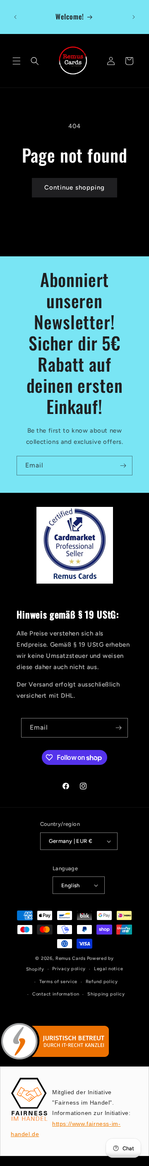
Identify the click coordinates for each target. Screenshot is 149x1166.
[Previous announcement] (15, 17)
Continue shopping (74, 187)
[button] (16, 61)
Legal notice (108, 968)
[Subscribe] (123, 465)
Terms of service (58, 981)
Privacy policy (69, 968)
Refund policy (102, 981)
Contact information (55, 994)
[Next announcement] (134, 17)
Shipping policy (106, 994)
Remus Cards (70, 958)
